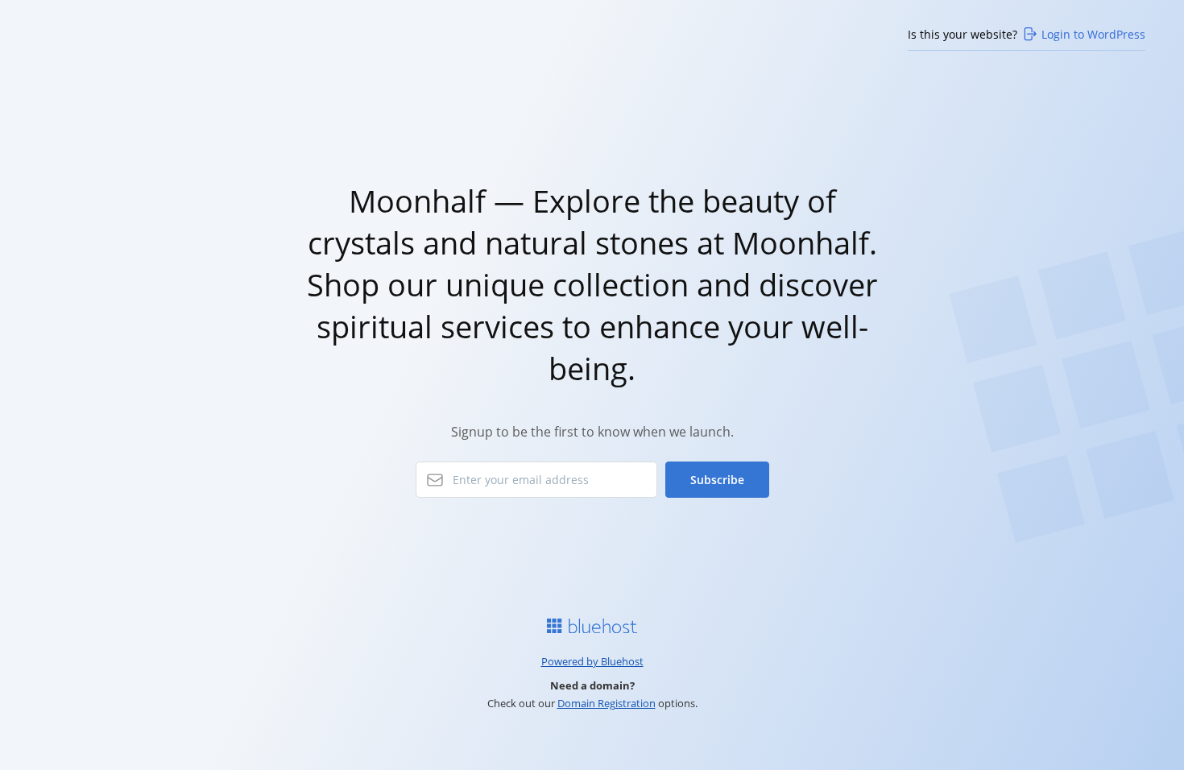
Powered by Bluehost (592, 661)
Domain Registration (606, 703)
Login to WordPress (1093, 34)
